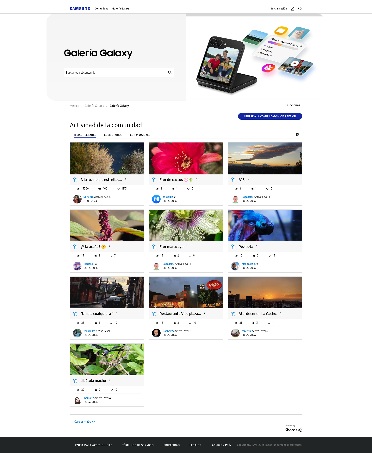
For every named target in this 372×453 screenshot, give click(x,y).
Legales (195, 445)
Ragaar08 (247, 197)
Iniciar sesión (279, 8)
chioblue (168, 197)
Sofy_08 (89, 197)
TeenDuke (89, 331)
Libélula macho (93, 380)
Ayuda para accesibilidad (93, 445)
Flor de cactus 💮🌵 (176, 179)
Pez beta (246, 246)
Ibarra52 (89, 398)
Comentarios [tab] (113, 135)
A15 (242, 179)
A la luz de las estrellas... (101, 179)
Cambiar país (221, 445)
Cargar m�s (82, 422)
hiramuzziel (249, 264)
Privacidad (172, 445)
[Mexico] (80, 8)
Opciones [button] (293, 105)
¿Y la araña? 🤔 (93, 246)
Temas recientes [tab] (85, 135)
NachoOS (168, 331)
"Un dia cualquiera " (96, 313)
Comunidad (101, 8)
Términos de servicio (138, 445)
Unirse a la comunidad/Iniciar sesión (270, 116)
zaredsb (246, 331)
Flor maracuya (171, 246)
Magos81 (89, 264)
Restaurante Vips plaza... (180, 313)
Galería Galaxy (120, 8)
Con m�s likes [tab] (140, 135)
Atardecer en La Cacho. (258, 313)
